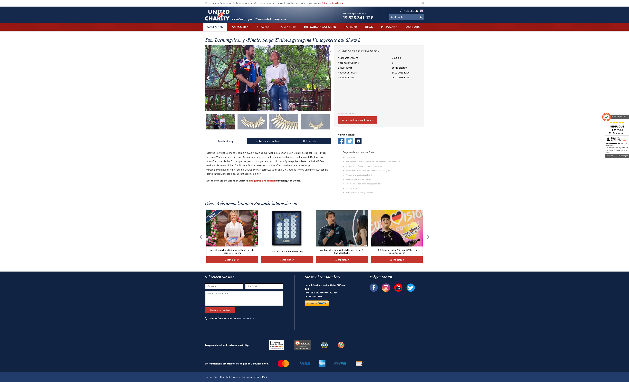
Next (327, 78)
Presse (216, 377)
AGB (265, 377)
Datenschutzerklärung (332, 3)
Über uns (208, 377)
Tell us (358, 141)
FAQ (228, 377)
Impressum (236, 377)
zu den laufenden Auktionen (357, 120)
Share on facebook (341, 141)
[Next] (428, 237)
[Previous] (200, 237)
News (222, 377)
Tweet (349, 141)
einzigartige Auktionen (262, 180)
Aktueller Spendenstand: (355, 13)
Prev (208, 78)
